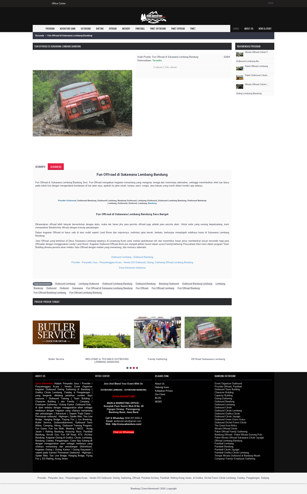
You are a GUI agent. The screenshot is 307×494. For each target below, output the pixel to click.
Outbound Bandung (143, 257)
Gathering (160, 262)
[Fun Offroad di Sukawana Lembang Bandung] (82, 103)
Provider (75, 262)
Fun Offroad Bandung (189, 288)
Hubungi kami (162, 387)
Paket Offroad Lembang (256, 66)
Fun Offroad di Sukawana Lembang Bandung (109, 288)
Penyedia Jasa (89, 262)
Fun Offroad (142, 288)
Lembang (179, 262)
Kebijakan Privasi (164, 390)
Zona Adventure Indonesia (132, 267)
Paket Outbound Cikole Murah (258, 75)
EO (133, 262)
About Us (160, 383)
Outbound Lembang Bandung (117, 283)
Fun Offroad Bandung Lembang (50, 292)
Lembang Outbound (89, 283)
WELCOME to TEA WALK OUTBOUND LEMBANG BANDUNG (107, 360)
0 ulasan (158, 67)
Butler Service (56, 359)
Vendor (127, 262)
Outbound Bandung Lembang (197, 283)
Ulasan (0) (55, 166)
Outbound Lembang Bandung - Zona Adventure (249, 61)
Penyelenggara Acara (110, 262)
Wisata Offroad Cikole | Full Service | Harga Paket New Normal (258, 84)
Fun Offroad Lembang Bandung (85, 292)
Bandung (188, 262)
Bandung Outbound (169, 283)
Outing (150, 262)
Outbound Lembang (121, 257)
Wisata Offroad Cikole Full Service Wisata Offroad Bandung (258, 52)
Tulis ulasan (170, 67)
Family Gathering (157, 359)
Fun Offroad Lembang (163, 288)
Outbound (140, 262)
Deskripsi (40, 166)
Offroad (169, 262)
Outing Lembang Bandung (249, 93)
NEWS (158, 401)
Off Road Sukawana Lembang (208, 359)
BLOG (158, 398)
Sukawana (77, 288)
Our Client (160, 394)
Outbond (64, 288)
